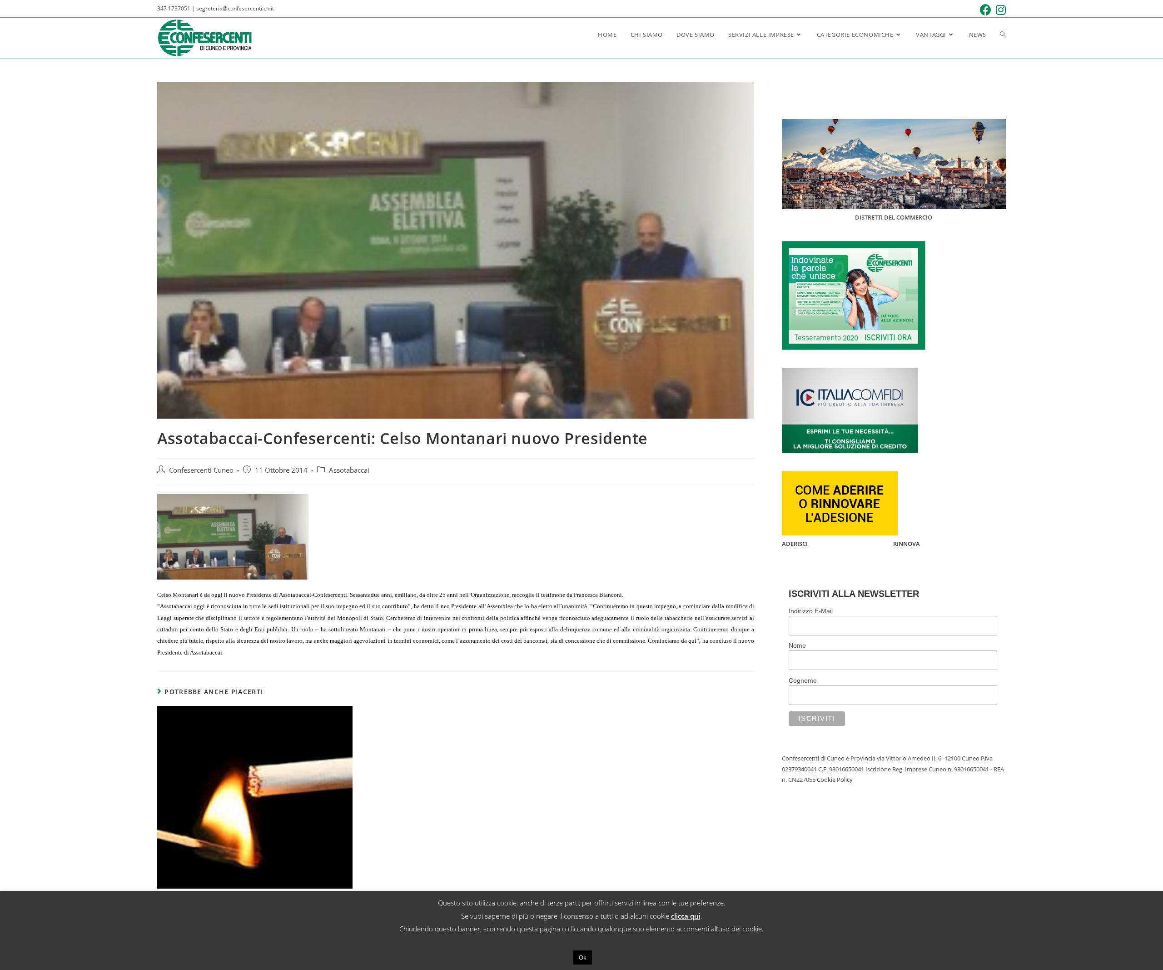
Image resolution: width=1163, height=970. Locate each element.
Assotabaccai (349, 470)
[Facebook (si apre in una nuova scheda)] (983, 9)
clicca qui (686, 915)
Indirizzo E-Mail (811, 611)
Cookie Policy (835, 779)
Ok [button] (582, 957)
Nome (797, 645)
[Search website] (1003, 34)
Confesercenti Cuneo (201, 470)
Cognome (803, 680)
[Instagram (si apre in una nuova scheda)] (998, 9)
